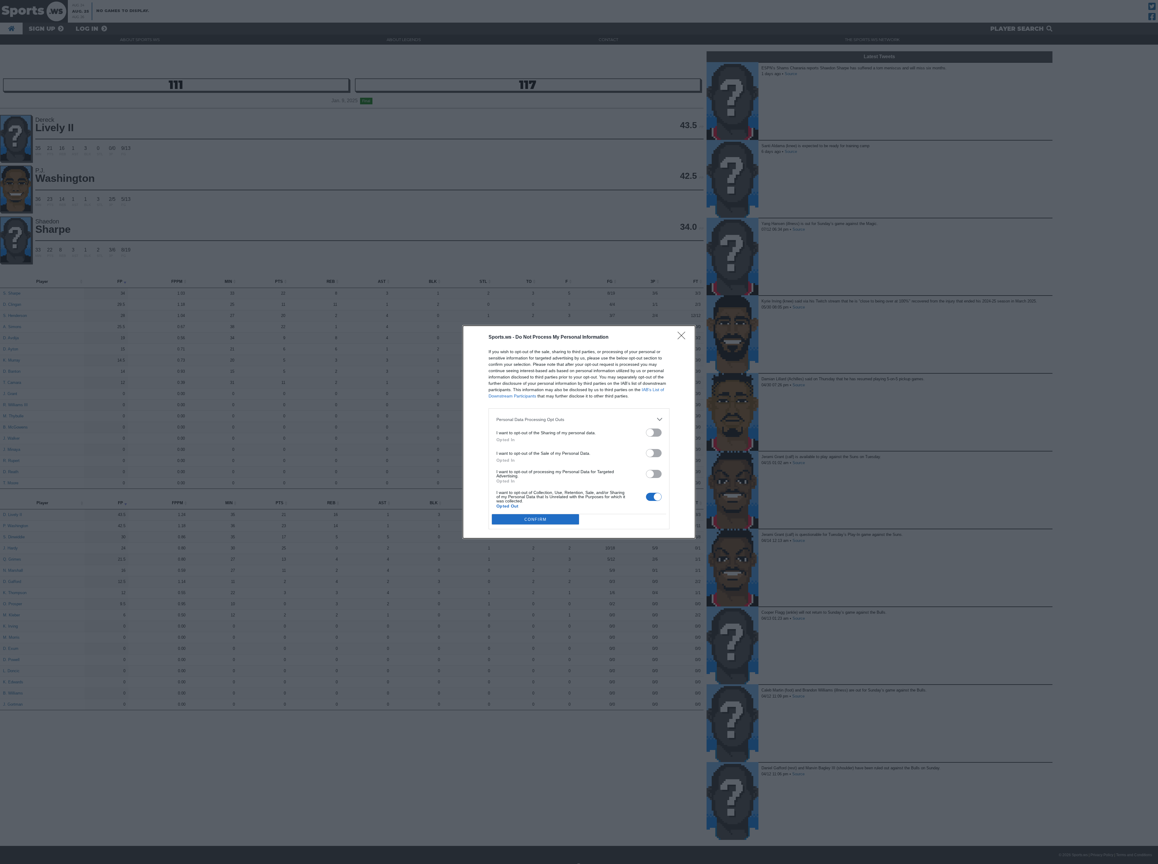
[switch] (654, 433)
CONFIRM (535, 519)
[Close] (683, 337)
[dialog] (579, 432)
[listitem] (579, 419)
